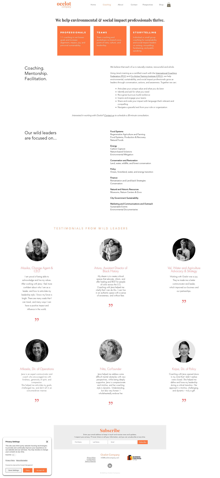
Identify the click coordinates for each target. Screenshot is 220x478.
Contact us (109, 115)
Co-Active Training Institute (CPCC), (147, 76)
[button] (169, 4)
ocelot (64, 3)
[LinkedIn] (110, 465)
